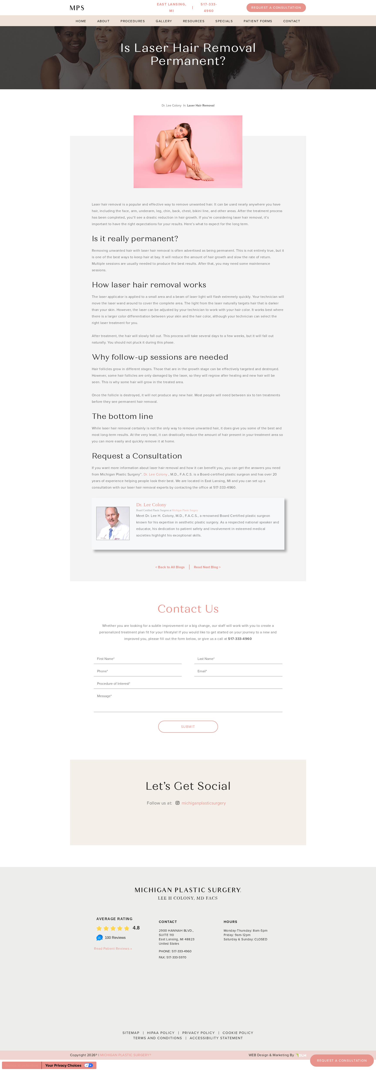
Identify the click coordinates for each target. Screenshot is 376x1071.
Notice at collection (21, 1065)
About (103, 21)
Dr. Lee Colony (156, 474)
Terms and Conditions (157, 1038)
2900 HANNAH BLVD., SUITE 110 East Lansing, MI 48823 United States (177, 937)
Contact (291, 21)
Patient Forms (258, 21)
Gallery (164, 21)
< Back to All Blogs (170, 567)
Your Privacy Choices (63, 1065)
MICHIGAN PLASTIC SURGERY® (125, 1055)
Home (81, 21)
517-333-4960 (240, 638)
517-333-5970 (176, 957)
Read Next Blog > (207, 567)
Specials (224, 21)
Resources (194, 21)
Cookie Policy (238, 1032)
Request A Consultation (276, 7)
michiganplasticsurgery (204, 803)
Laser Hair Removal (201, 105)
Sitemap (131, 1032)
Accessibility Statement (216, 1038)
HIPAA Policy (161, 1032)
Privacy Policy (198, 1032)
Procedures (133, 21)
